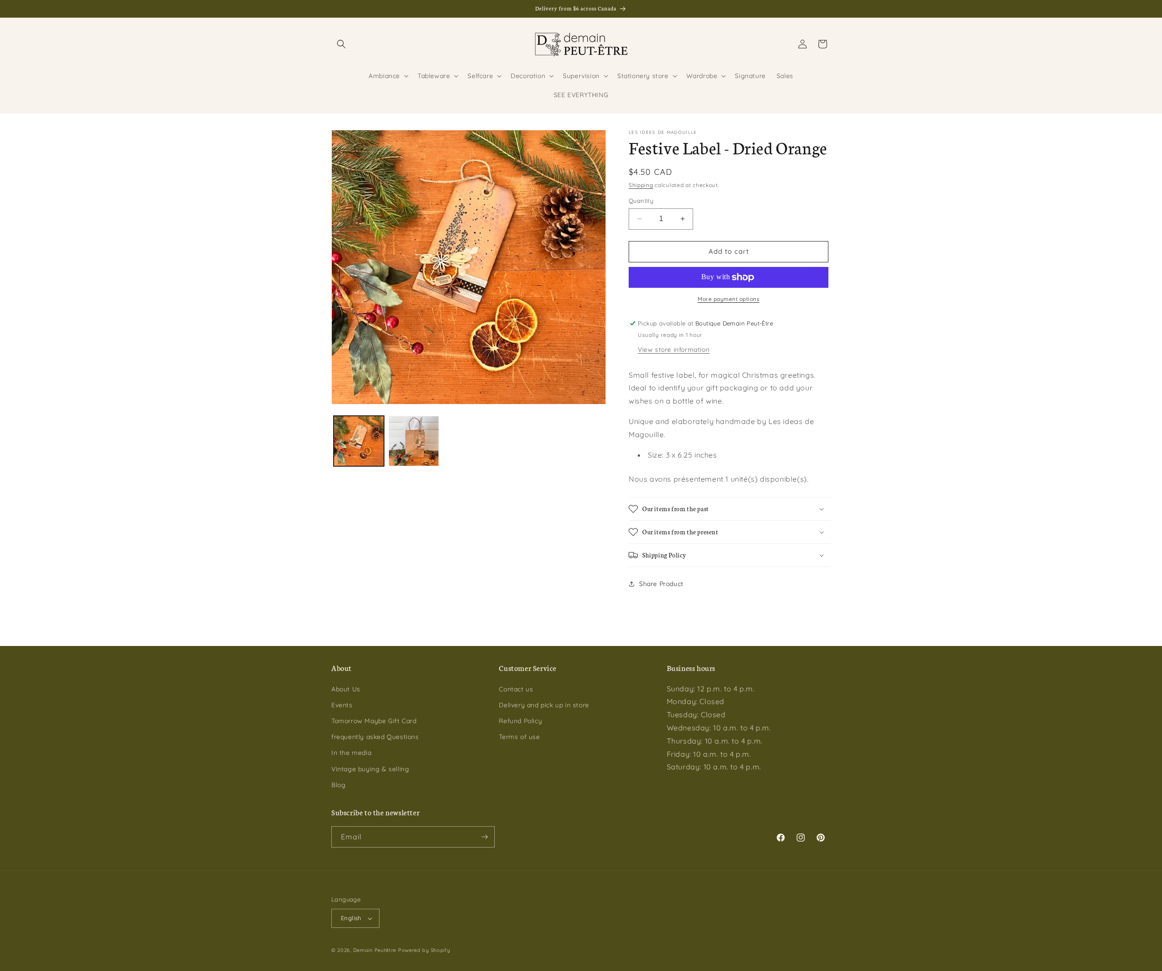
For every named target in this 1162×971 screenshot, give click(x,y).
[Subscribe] (484, 837)
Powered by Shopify (424, 950)
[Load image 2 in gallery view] (414, 441)
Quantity (641, 200)
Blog (338, 785)
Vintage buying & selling (370, 769)
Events (342, 705)
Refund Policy (520, 721)
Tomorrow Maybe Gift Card (373, 721)
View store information (673, 349)
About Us (345, 689)
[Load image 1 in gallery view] (359, 441)
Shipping (641, 185)
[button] (341, 44)
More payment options (728, 299)
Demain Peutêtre (375, 950)
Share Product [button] (661, 584)
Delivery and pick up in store (544, 705)
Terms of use (519, 737)
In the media (351, 753)
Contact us (516, 689)
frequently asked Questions (375, 737)
